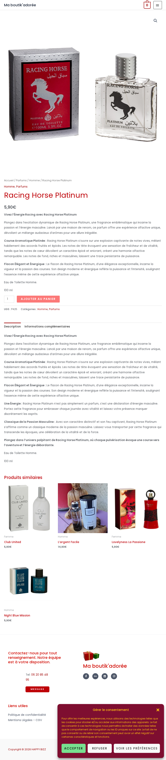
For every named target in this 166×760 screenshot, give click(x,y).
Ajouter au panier (38, 299)
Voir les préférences (137, 748)
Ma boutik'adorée (20, 5)
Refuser (99, 748)
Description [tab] (12, 326)
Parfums (21, 180)
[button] (158, 710)
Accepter (73, 748)
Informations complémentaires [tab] (47, 326)
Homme (34, 180)
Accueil (9, 180)
